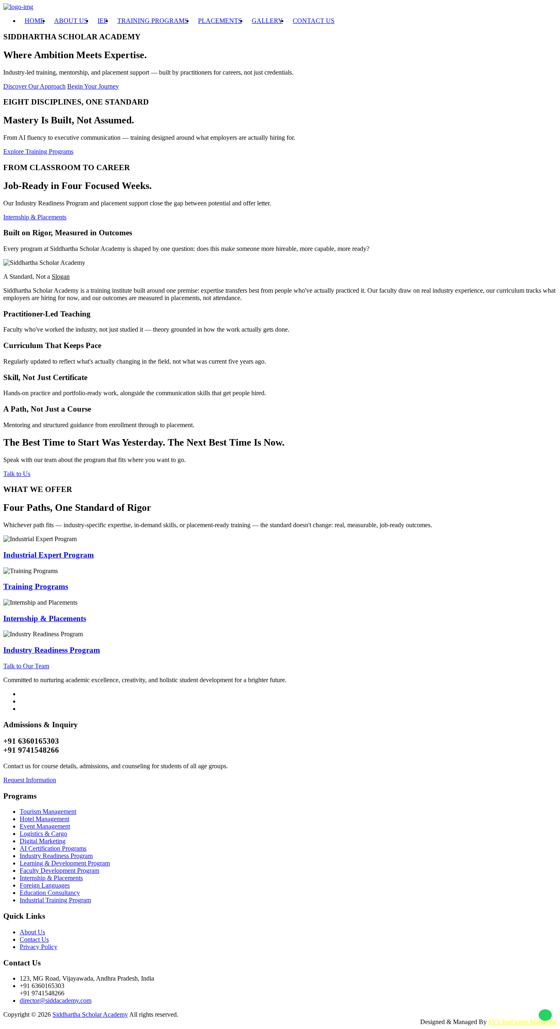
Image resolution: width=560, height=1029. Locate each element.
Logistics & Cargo (43, 833)
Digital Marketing (43, 841)
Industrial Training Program (55, 900)
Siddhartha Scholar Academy (90, 1014)
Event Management (45, 826)
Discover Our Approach (34, 86)
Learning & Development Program (65, 863)
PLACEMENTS (220, 20)
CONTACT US (314, 20)
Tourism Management (48, 811)
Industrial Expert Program (48, 555)
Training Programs (35, 586)
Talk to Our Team (26, 665)
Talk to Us (16, 473)
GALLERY (267, 20)
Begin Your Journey (93, 86)
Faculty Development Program (59, 870)
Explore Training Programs (38, 151)
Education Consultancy (50, 892)
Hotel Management (44, 818)
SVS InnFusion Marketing (522, 1021)
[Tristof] (18, 6)
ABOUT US (71, 20)
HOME (34, 20)
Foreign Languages (45, 885)
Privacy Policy (38, 946)
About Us (32, 932)
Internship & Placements (34, 217)
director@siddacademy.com (55, 1000)
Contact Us (34, 939)
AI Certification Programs (53, 848)
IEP (102, 20)
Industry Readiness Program (51, 650)
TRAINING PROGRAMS (152, 20)
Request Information (29, 779)
